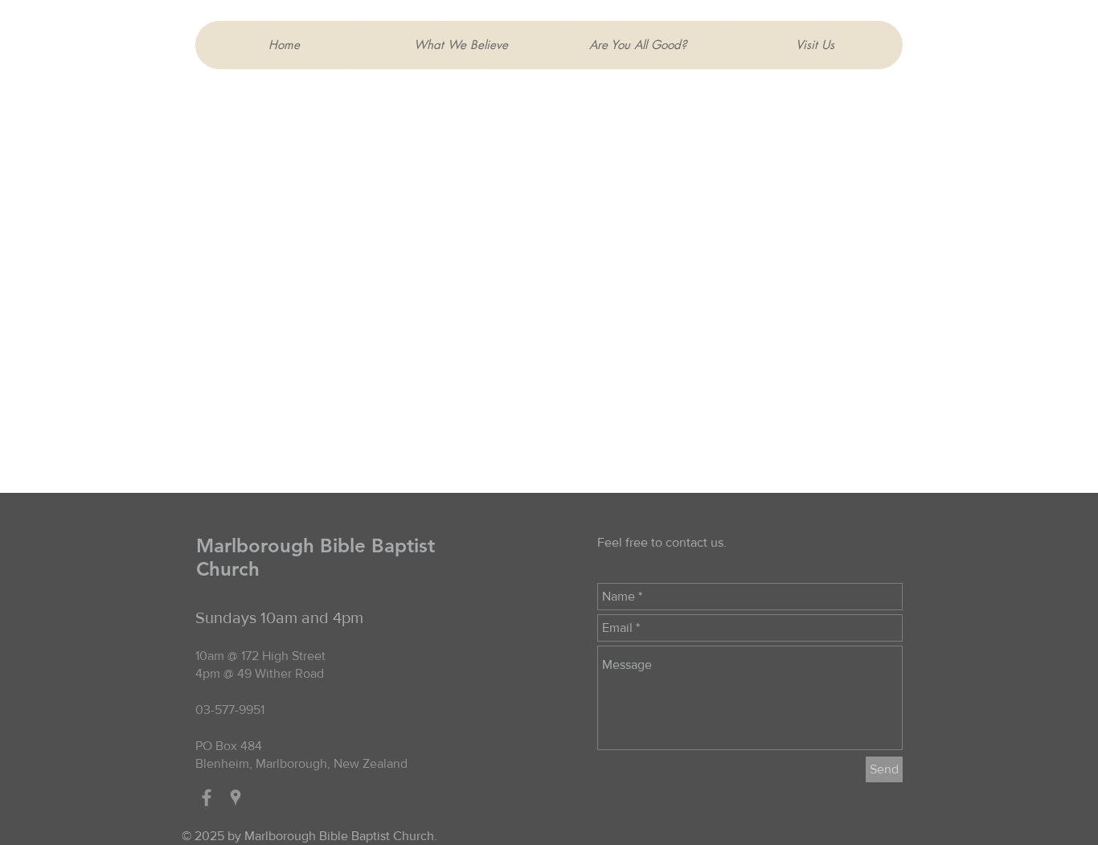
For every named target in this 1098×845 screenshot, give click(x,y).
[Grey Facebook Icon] (206, 797)
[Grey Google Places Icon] (235, 797)
